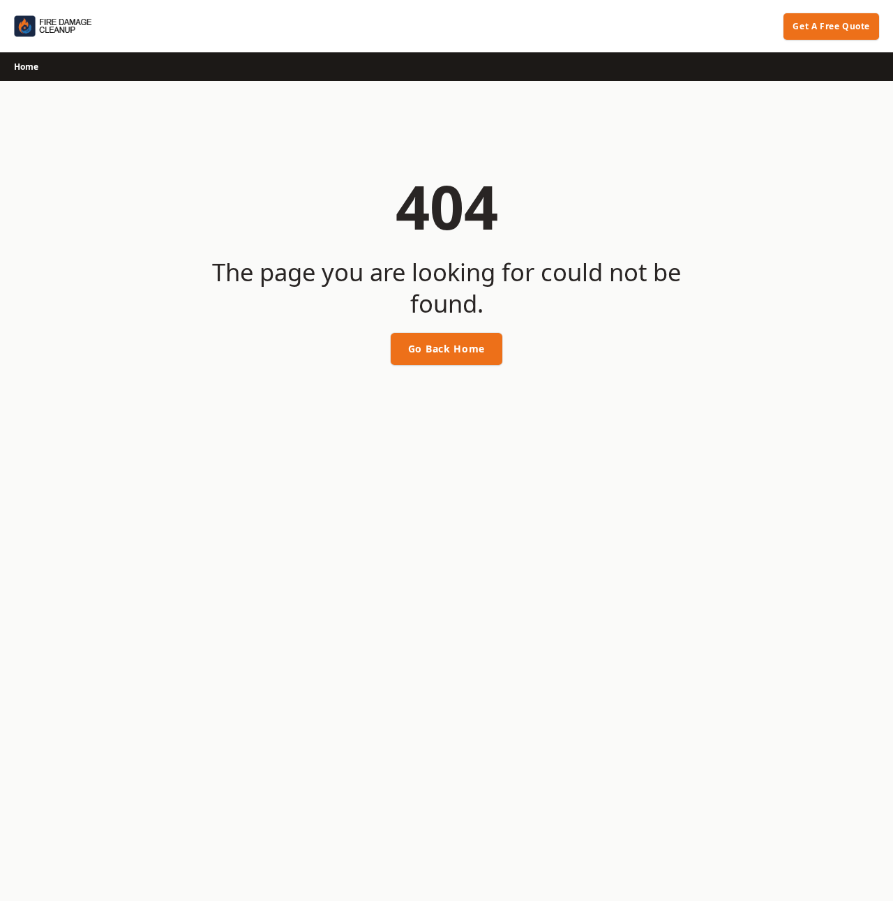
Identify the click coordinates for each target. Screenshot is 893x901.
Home (26, 67)
